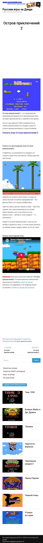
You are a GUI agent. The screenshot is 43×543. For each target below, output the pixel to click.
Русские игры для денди (11, 339)
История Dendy (8, 378)
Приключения (7, 341)
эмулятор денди (26, 282)
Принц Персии (32, 478)
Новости (26, 339)
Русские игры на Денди (17, 9)
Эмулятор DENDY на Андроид (14, 371)
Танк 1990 (30, 392)
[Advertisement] (21, 54)
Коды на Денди (9, 374)
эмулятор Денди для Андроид (23, 287)
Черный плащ (31, 495)
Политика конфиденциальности (13, 541)
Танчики (29, 426)
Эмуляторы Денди (10, 368)
